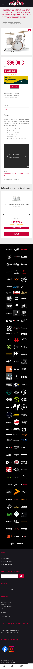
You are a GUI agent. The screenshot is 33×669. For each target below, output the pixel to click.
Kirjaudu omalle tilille (7, 589)
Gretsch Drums (13, 97)
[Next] (29, 214)
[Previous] (3, 214)
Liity (21, 576)
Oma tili (4, 666)
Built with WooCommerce (8, 662)
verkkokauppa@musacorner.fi (10, 630)
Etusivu (5, 22)
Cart (19, 665)
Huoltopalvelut (7, 564)
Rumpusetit (17, 22)
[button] (29, 30)
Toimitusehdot (7, 561)
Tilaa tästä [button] (16, 234)
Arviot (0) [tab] (6, 109)
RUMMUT (10, 22)
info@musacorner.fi (7, 608)
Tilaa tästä (14, 86)
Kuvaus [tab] (6, 105)
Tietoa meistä (7, 558)
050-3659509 (8, 606)
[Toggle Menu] (3, 3)
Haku (12, 666)
